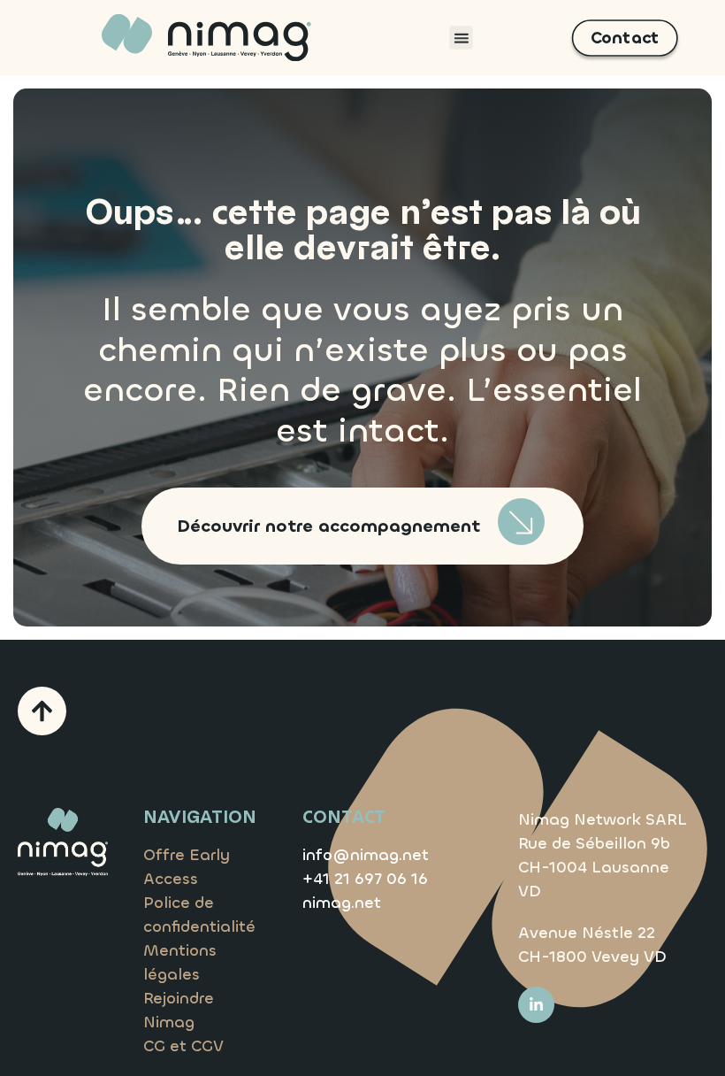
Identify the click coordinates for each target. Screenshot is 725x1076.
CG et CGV (183, 1046)
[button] (460, 37)
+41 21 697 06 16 (365, 878)
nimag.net (341, 902)
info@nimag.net (365, 854)
